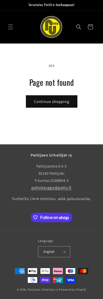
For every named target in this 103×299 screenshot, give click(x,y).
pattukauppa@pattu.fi (51, 187)
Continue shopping (51, 101)
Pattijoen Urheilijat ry (43, 289)
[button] (10, 27)
